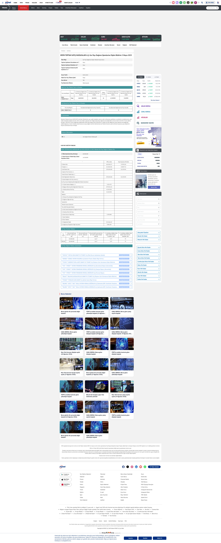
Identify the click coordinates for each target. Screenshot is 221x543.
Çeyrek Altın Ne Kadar (144, 247)
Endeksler (93, 45)
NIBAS (138, 87)
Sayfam (88, 8)
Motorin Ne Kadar (143, 239)
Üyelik (105, 521)
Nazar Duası (144, 500)
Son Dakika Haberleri (85, 474)
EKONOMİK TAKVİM (147, 123)
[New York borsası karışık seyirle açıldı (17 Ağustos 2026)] (71, 364)
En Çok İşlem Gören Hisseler (133, 513)
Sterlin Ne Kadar (142, 272)
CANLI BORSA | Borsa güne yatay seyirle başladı (121, 312)
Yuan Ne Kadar (142, 276)
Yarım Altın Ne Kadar (144, 258)
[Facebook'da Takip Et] (123, 467)
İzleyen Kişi (155, 154)
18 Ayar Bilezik (89, 511)
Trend (81, 489)
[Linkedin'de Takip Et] (136, 467)
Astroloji (102, 479)
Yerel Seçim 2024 (129, 509)
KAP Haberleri (133, 45)
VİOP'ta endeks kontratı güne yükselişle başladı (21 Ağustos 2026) (95, 312)
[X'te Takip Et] (127, 467)
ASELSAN (139, 160)
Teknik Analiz (73, 45)
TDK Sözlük (144, 495)
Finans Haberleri (118, 509)
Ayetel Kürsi (144, 497)
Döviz (33, 8)
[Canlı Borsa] (184, 2)
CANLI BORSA (145, 112)
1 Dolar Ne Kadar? (66, 513)
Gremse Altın (155, 509)
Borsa (14, 8)
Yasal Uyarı (120, 521)
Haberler (82, 476)
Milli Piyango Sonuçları (147, 484)
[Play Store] (66, 474)
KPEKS (138, 83)
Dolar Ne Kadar (142, 265)
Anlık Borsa (23, 8)
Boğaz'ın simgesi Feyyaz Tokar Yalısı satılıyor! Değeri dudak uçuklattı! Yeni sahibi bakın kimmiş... (85, 509)
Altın (38, 8)
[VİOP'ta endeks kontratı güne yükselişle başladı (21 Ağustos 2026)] (96, 303)
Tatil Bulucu (144, 482)
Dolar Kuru (123, 489)
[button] (2, 2)
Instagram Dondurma (146, 489)
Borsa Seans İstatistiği (126, 474)
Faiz (62, 8)
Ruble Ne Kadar (142, 279)
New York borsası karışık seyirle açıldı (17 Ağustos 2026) (70, 373)
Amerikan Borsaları (70, 8)
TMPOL (139, 93)
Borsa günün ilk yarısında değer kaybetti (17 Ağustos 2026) (95, 373)
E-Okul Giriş (144, 487)
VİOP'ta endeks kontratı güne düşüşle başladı (120, 353)
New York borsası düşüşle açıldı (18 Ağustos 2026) (70, 353)
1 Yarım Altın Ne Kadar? (128, 511)
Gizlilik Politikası (112, 521)
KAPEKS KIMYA (140, 157)
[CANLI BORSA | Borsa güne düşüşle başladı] (96, 344)
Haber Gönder (155, 467)
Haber (56, 8)
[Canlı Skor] (177, 2)
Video (81, 497)
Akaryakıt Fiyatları (143, 232)
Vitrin (101, 482)
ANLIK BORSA (145, 106)
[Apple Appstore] (66, 479)
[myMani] (59, 2)
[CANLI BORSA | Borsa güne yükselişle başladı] (71, 324)
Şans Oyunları (104, 495)
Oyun (142, 474)
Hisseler (100, 45)
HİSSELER (144, 117)
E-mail (102, 492)
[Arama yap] (202, 2)
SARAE (138, 96)
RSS (126, 521)
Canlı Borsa (65, 45)
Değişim (125, 45)
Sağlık (102, 476)
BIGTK (138, 90)
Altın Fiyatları (124, 487)
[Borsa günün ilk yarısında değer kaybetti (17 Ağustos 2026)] (96, 364)
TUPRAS (139, 163)
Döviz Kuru (155, 513)
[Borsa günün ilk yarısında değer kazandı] (71, 303)
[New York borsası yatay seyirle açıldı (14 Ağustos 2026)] (122, 386)
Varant (118, 45)
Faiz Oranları (113, 515)
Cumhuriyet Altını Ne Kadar (146, 261)
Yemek (81, 482)
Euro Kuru (123, 492)
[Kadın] (192, 2)
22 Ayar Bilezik (100, 511)
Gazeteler (102, 489)
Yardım (100, 521)
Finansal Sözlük (125, 479)
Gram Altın (139, 509)
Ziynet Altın (69, 511)
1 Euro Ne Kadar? (78, 513)
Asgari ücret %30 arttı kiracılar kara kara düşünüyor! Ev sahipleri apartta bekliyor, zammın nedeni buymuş (124, 507)
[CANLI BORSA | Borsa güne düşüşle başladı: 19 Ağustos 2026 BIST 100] (122, 324)
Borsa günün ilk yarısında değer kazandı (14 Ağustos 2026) (70, 416)
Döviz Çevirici (143, 193)
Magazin (82, 487)
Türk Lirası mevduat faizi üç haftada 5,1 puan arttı (80, 507)
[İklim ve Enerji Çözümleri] (188, 2)
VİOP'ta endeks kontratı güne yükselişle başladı (70, 395)
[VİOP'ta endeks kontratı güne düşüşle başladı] (122, 344)
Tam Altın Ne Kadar (143, 254)
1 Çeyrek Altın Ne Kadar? (112, 511)
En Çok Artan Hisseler (117, 513)
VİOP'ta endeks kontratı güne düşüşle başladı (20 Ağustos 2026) (95, 333)
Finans (81, 479)
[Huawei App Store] (66, 484)
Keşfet (122, 500)
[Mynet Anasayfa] (8, 2)
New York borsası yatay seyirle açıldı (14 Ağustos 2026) (121, 395)
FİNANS (4, 8)
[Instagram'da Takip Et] (132, 467)
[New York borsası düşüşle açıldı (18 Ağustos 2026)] (71, 344)
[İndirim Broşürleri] (173, 2)
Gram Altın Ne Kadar (144, 251)
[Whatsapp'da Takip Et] (145, 467)
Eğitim (81, 492)
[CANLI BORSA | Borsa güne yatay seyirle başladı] (122, 303)
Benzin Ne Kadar (142, 236)
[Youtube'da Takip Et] (140, 467)
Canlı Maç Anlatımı (105, 487)
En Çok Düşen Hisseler (103, 513)
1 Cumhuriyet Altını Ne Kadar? (145, 511)
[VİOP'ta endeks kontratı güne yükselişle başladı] (71, 386)
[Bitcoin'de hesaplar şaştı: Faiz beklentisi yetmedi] (96, 386)
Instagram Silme (145, 492)
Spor (81, 495)
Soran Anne (144, 479)
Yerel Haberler (83, 500)
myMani (81, 8)
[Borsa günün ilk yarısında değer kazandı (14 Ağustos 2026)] (71, 407)
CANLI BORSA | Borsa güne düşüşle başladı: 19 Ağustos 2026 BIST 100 (122, 333)
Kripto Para (124, 484)
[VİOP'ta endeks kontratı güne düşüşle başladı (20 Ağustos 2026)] (96, 324)
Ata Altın (147, 509)
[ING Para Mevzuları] (195, 2)
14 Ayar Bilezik (79, 511)
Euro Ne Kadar (142, 268)
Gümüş (44, 8)
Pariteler (105, 515)
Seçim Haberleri (104, 484)
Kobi (101, 497)
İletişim (95, 521)
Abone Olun (154, 187)
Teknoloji (102, 474)
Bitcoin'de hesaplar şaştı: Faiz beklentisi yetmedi (95, 395)
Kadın (81, 484)
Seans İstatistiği (84, 45)
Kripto (50, 8)
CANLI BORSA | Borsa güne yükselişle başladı (69, 333)
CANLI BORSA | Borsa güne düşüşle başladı (94, 353)
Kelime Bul (144, 476)
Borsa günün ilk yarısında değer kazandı (70, 312)
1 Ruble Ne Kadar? (90, 513)
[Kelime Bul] (181, 2)
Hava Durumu (124, 497)
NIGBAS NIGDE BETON (142, 166)
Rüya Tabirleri (124, 495)
